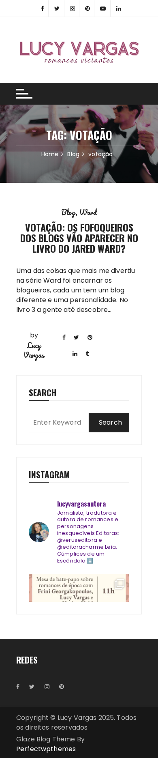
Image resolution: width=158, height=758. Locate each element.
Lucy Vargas (33, 350)
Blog (68, 212)
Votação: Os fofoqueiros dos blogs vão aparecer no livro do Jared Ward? (79, 238)
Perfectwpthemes (46, 749)
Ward (88, 212)
